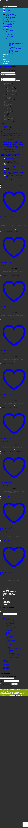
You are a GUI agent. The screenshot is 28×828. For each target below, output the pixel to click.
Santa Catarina (10, 39)
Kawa (5, 95)
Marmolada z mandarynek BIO (14, 447)
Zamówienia (6, 601)
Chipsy (9, 108)
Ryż (5, 115)
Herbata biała (10, 87)
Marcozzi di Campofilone (16, 43)
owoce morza (14, 146)
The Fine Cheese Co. (15, 48)
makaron (5, 142)
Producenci (6, 27)
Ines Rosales (9, 36)
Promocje (6, 105)
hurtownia (6, 61)
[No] (21, 695)
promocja (15, 149)
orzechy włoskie (7, 146)
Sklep (4, 11)
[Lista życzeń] (0, 187)
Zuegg (11, 53)
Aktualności (6, 57)
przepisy (5, 54)
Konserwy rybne (8, 100)
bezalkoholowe (4, 133)
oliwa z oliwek (10, 14)
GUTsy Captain (10, 34)
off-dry (9, 144)
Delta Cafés (10, 97)
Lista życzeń (6, 600)
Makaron (6, 101)
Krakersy (9, 111)
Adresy (5, 604)
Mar (7, 37)
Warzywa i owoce (8, 118)
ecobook (16, 135)
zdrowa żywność (10, 21)
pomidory (20, 148)
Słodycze (17, 152)
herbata (21, 135)
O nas (5, 59)
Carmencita (9, 30)
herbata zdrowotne (12, 93)
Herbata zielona (11, 94)
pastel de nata (5, 148)
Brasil (5, 84)
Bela (7, 29)
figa (19, 135)
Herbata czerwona (12, 90)
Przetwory (6, 112)
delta (6, 135)
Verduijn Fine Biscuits (15, 51)
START (5, 9)
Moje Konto (6, 602)
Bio (11, 133)
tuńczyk (4, 154)
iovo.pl (9, 609)
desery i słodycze (11, 15)
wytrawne (12, 154)
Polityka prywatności (9, 594)
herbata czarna (11, 88)
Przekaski (9, 24)
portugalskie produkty (7, 149)
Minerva (11, 46)
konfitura (8, 140)
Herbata (6, 86)
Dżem (11, 135)
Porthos (8, 40)
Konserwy (15, 140)
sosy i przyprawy (10, 17)
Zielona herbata (17, 154)
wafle (9, 154)
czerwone (20, 133)
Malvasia (6, 127)
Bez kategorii (7, 83)
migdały (2, 144)
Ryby (5, 114)
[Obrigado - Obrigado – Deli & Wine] (6, 1)
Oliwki (2, 146)
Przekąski (6, 107)
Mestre (11, 44)
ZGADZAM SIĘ (16, 695)
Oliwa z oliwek (8, 104)
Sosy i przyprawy (8, 116)
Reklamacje (6, 596)
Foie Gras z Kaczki (14, 536)
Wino (5, 119)
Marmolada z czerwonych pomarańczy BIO (14, 492)
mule (5, 144)
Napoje (6, 102)
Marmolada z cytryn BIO (14, 403)
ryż (7, 626)
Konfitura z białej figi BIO (14, 359)
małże (22, 142)
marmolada (15, 142)
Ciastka (9, 109)
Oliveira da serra (10, 41)
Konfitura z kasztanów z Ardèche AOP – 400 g (14, 226)
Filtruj (17, 80)
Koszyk (5, 598)
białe (8, 133)
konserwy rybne (10, 13)
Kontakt (5, 63)
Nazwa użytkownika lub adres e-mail (10, 676)
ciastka (16, 133)
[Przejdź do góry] (0, 611)
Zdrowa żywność (8, 121)
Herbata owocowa (12, 91)
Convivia (8, 32)
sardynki (10, 151)
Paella (19, 146)
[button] (5, 13)
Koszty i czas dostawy (9, 591)
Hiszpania (4, 138)
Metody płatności (8, 593)
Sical (8, 98)
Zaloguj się (14, 684)
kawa (7, 22)
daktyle (2, 135)
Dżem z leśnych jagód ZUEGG (14, 271)
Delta (7, 33)
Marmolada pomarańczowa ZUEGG (14, 315)
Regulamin (6, 590)
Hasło (2, 681)
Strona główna (3, 66)
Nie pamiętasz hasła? (6, 687)
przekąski (19, 149)
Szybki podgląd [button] (4, 219)
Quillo (11, 50)
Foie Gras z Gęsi (14, 580)
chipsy (13, 133)
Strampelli (12, 47)
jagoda (14, 138)
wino (7, 25)
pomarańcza (12, 148)
